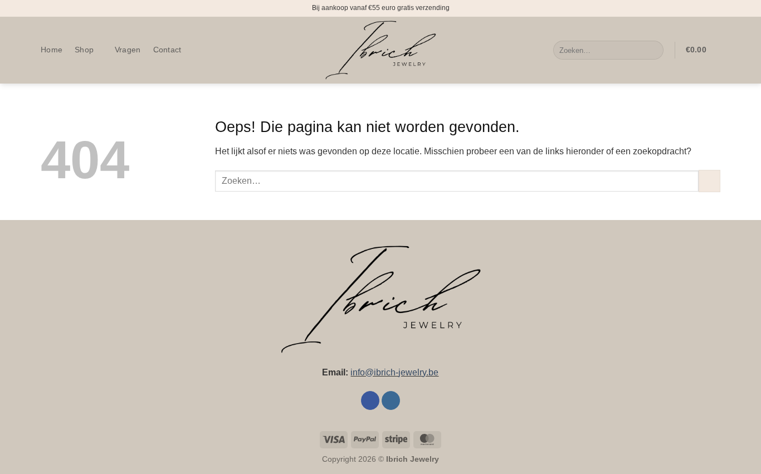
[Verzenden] (653, 50)
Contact (167, 49)
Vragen (128, 49)
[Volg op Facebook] (370, 400)
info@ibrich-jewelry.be (394, 372)
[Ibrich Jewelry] (380, 50)
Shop (84, 49)
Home (51, 49)
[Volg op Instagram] (391, 400)
